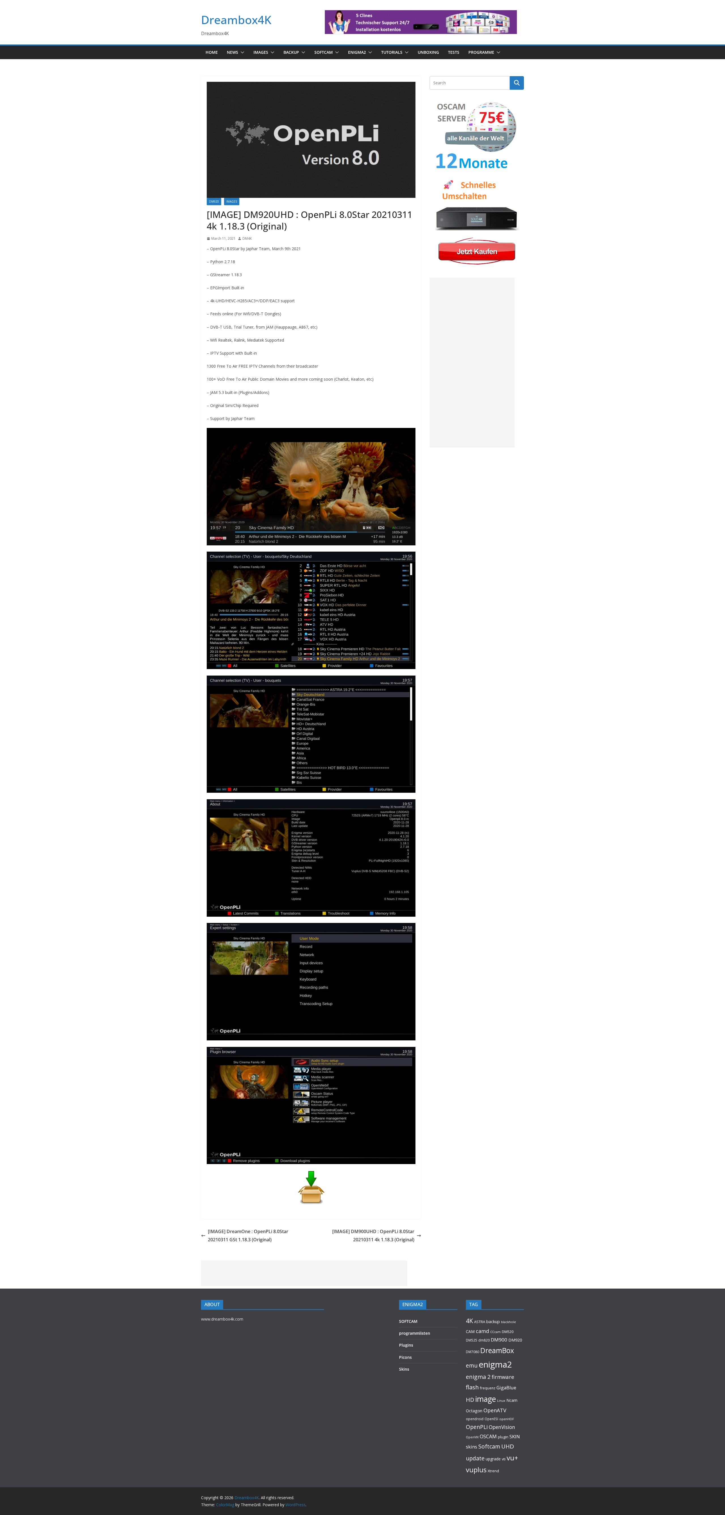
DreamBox (497, 1350)
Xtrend (493, 1470)
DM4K (247, 238)
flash (472, 1387)
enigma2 (495, 1364)
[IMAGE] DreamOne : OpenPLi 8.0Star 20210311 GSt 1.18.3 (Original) (248, 1235)
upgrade (493, 1459)
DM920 (214, 201)
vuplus (476, 1469)
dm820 (484, 1340)
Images (260, 52)
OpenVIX (472, 1437)
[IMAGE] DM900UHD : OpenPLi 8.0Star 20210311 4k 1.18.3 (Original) (373, 1235)
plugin (503, 1436)
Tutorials (391, 52)
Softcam (489, 1446)
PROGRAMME (481, 52)
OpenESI (491, 1419)
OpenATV (494, 1410)
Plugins (406, 1345)
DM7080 (472, 1351)
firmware (503, 1376)
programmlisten (414, 1333)
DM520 (507, 1331)
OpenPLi (477, 1427)
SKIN (514, 1436)
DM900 (499, 1339)
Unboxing (428, 52)
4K (469, 1321)
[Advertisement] (472, 362)
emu (471, 1365)
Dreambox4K (236, 19)
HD (470, 1399)
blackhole (508, 1322)
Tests (453, 52)
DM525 (471, 1340)
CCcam (495, 1332)
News (232, 52)
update (475, 1458)
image (485, 1399)
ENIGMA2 (357, 52)
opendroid (474, 1419)
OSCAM (488, 1436)
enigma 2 (478, 1377)
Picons (405, 1357)
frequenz (487, 1388)
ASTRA (479, 1321)
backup (493, 1321)
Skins (404, 1369)
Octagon (474, 1410)
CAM (470, 1331)
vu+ (512, 1457)
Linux (501, 1400)
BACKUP (291, 52)
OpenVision (502, 1427)
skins (471, 1446)
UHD (507, 1446)
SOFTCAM (323, 52)
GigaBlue (506, 1388)
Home (212, 52)
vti (504, 1459)
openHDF (506, 1419)
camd (482, 1331)
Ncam (511, 1400)
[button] (241, 52)
